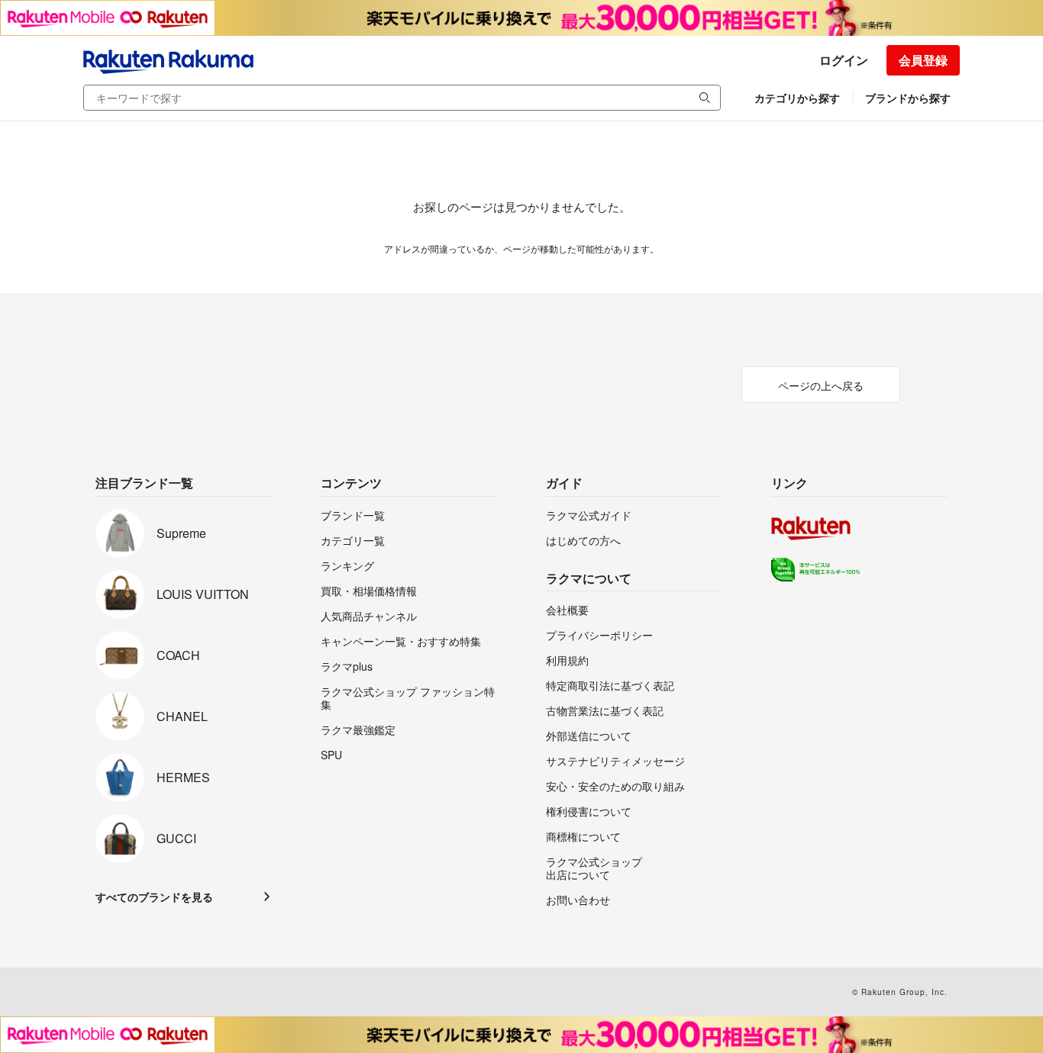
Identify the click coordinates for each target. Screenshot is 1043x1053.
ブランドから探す (908, 97)
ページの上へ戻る (821, 385)
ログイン (843, 60)
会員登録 (923, 60)
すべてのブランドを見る (154, 896)
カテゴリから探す (797, 97)
